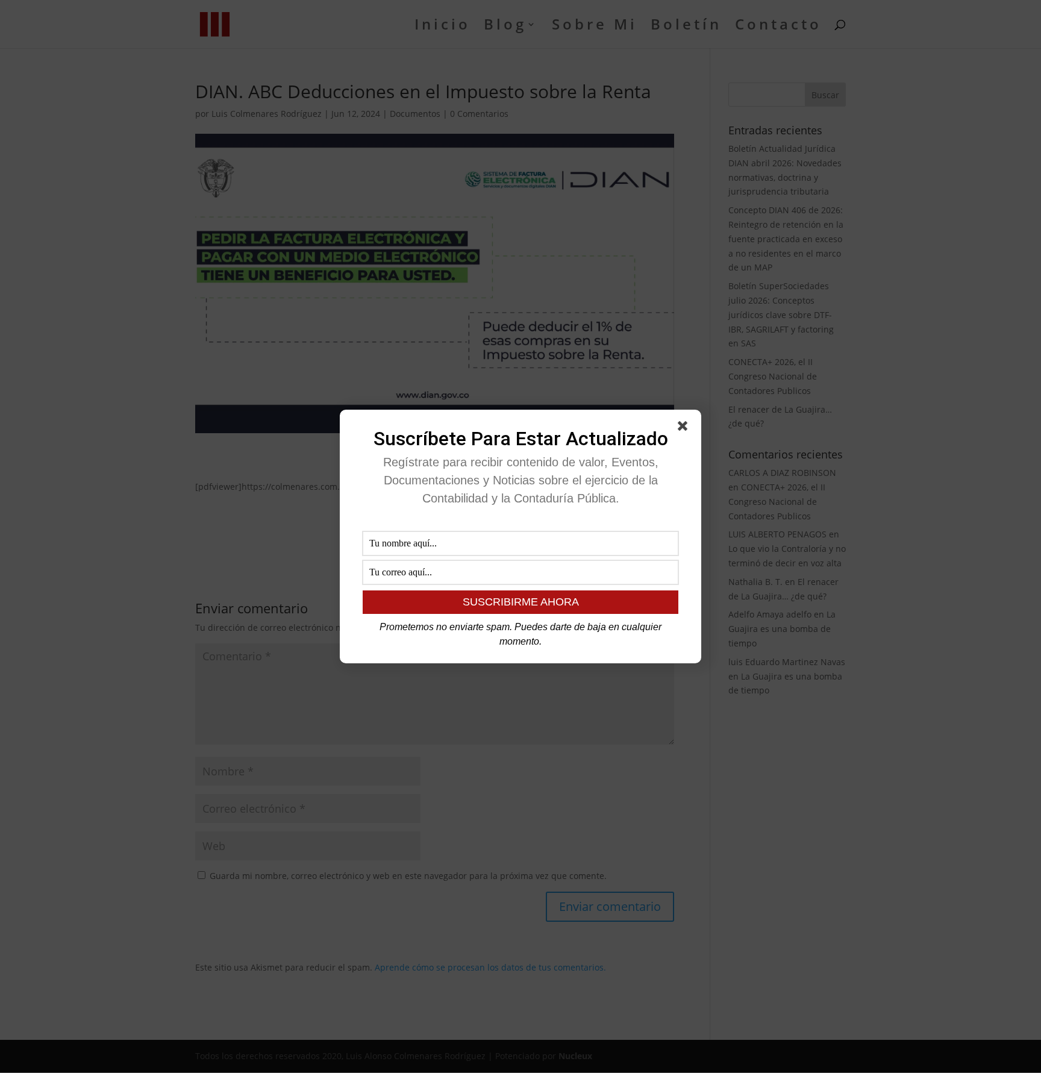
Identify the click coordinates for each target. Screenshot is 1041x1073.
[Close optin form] (685, 428)
